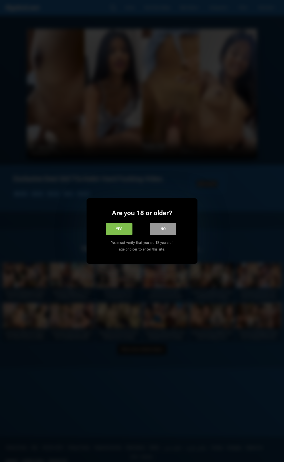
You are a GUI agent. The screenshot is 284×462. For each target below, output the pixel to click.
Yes (119, 229)
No (163, 229)
